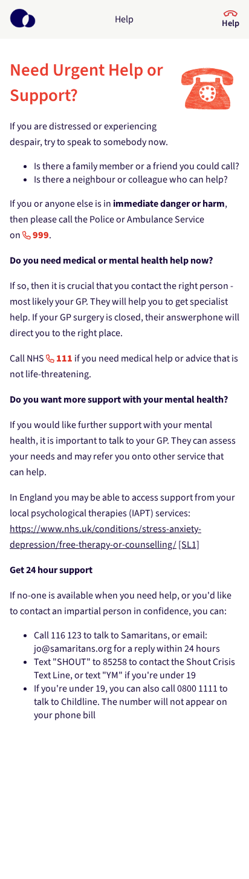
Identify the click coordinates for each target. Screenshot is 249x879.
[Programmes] (22, 19)
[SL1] (188, 544)
